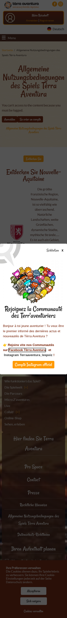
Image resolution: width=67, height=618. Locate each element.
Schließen (55, 250)
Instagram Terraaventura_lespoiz (28, 355)
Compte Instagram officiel (33, 364)
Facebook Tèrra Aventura (27, 350)
